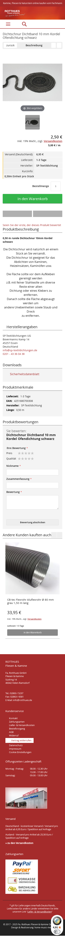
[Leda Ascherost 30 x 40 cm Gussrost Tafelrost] (53, 45)
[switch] (57, 932)
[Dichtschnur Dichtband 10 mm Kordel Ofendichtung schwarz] (32, 122)
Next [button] (59, 535)
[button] (17, 214)
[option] (32, 590)
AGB (11, 732)
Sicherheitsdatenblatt (24, 374)
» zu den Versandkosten (19, 843)
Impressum (15, 748)
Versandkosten (34, 619)
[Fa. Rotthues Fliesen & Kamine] (13, 13)
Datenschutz (16, 745)
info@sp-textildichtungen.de (20, 350)
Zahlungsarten (17, 721)
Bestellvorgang (17, 728)
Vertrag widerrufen (21, 740)
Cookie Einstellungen (20, 752)
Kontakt (13, 718)
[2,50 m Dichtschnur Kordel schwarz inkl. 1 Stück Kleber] (59, 45)
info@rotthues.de (22, 700)
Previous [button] (54, 535)
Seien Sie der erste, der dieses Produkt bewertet (32, 225)
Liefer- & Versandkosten (22, 725)
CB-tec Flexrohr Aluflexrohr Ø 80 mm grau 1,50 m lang (30, 601)
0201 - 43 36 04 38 (14, 354)
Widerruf (13, 735)
